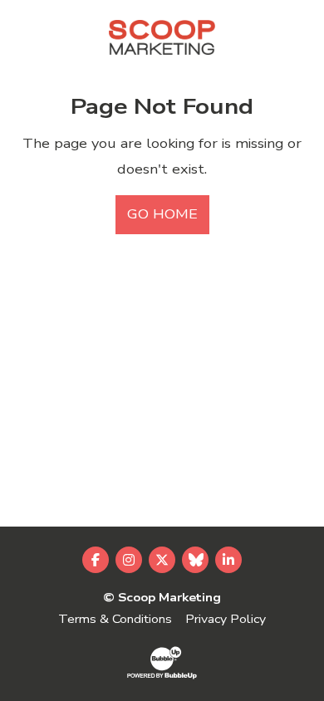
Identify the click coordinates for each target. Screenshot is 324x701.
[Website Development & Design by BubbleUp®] (162, 662)
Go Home (162, 214)
